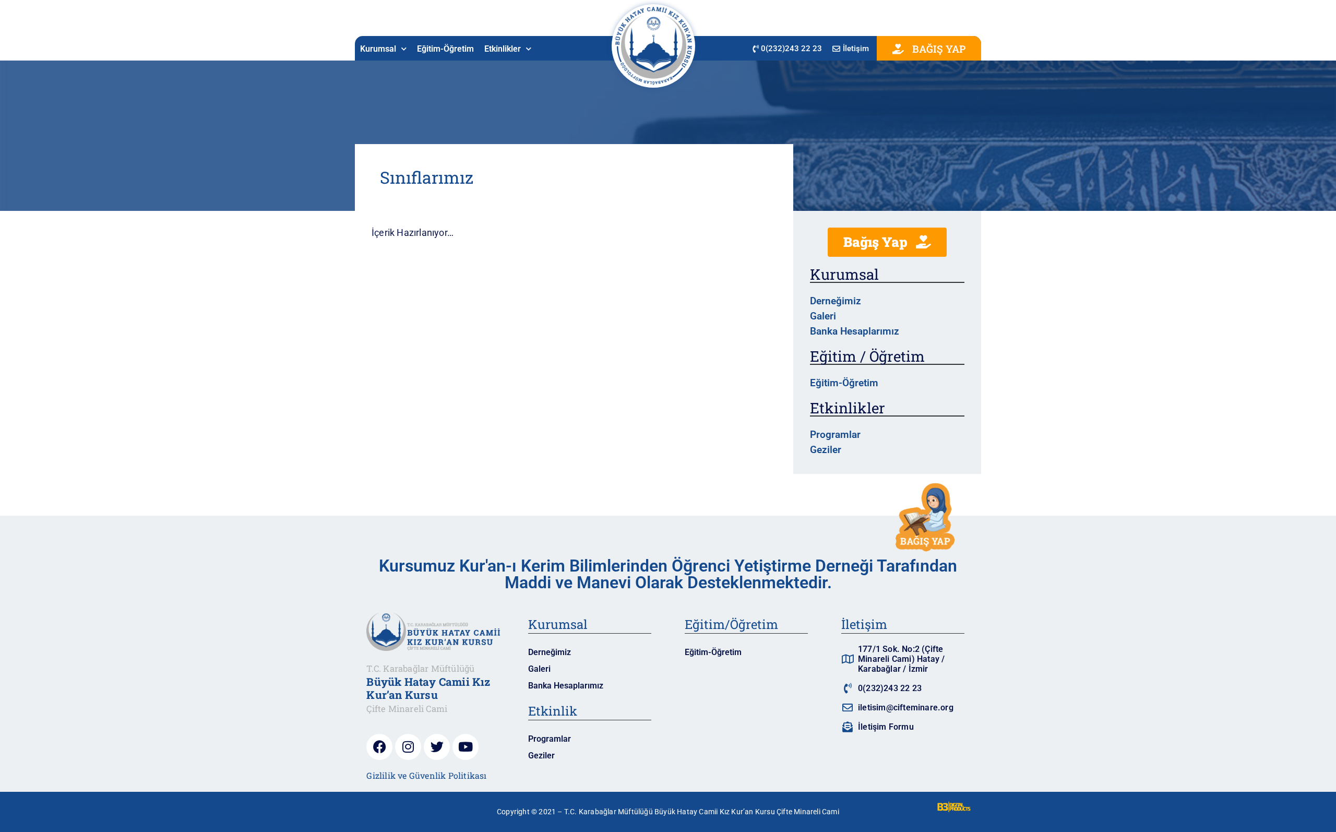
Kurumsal (378, 49)
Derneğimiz (835, 301)
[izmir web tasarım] (954, 809)
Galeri (823, 316)
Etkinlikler (502, 49)
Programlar (835, 435)
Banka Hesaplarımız (854, 331)
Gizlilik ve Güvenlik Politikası (426, 775)
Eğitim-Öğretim (445, 49)
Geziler (825, 450)
